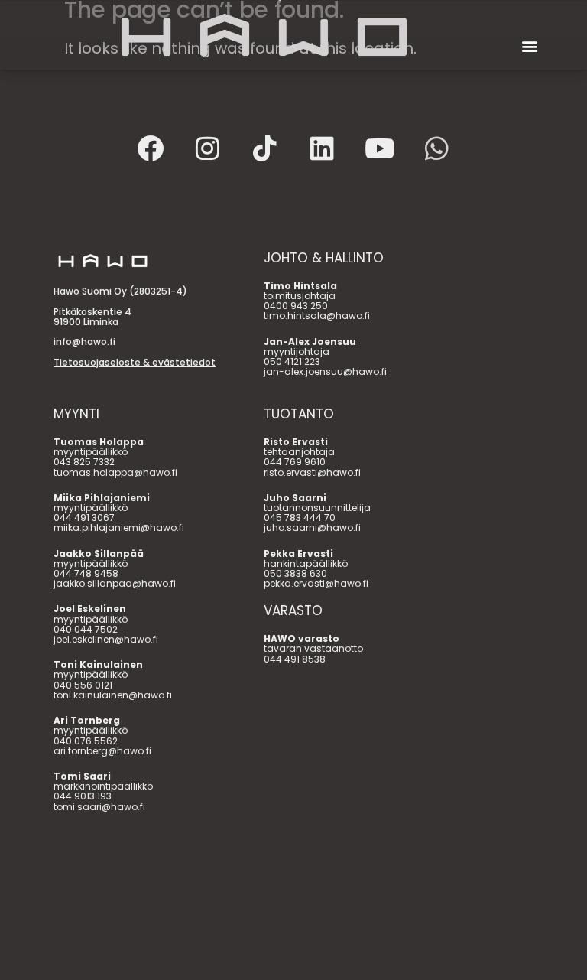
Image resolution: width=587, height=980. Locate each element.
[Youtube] (380, 147)
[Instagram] (208, 147)
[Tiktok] (265, 147)
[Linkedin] (322, 147)
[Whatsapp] (437, 147)
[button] (530, 46)
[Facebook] (150, 147)
